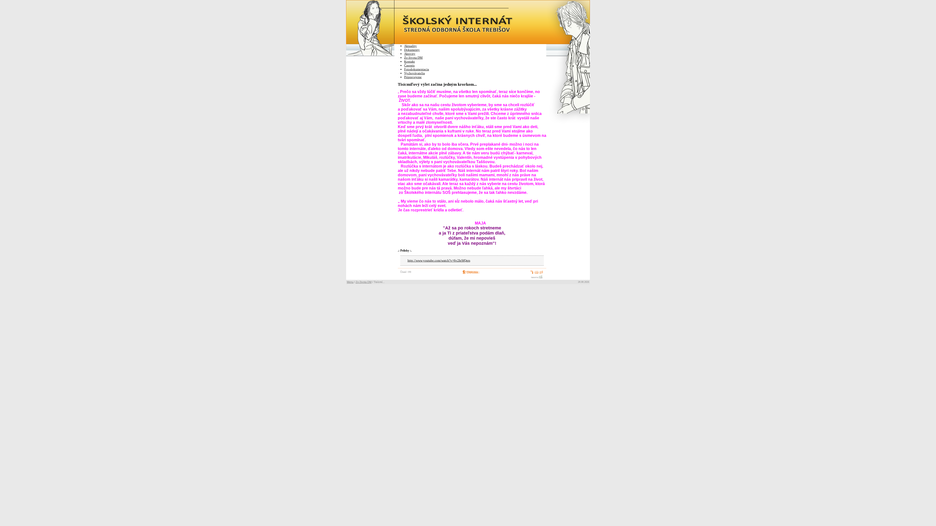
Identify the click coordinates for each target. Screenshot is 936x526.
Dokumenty (412, 50)
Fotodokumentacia (416, 69)
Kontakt (409, 61)
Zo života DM (413, 57)
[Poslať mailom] (541, 273)
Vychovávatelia (414, 73)
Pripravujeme (413, 77)
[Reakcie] (472, 273)
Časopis (409, 65)
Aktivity (409, 54)
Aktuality (410, 46)
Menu (350, 282)
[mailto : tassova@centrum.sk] (540, 278)
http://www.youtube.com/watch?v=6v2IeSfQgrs (439, 260)
